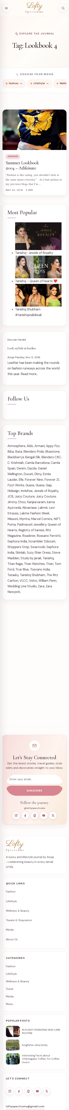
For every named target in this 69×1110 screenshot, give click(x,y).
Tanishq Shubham (32, 575)
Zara (41, 586)
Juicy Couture (25, 496)
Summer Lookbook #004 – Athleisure (22, 165)
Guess (29, 485)
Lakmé (43, 508)
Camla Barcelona (37, 463)
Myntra (24, 519)
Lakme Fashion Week (34, 513)
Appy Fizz (53, 446)
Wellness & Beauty (17, 910)
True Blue (22, 569)
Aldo (30, 446)
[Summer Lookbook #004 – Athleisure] (34, 130)
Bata (18, 452)
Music (9, 1004)
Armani (39, 446)
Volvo (33, 581)
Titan (49, 564)
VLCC (24, 581)
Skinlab (20, 553)
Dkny (37, 474)
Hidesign (13, 491)
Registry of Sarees (31, 530)
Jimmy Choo (16, 502)
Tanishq (48, 558)
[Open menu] (6, 8)
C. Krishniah (15, 463)
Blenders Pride (33, 452)
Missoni (12, 519)
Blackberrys (15, 457)
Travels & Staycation (19, 920)
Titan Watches (34, 564)
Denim (21, 468)
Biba (10, 452)
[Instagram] (16, 815)
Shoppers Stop (18, 547)
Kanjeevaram (36, 502)
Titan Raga (15, 564)
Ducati (28, 474)
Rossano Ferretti (48, 536)
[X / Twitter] (53, 815)
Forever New (34, 480)
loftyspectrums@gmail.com (25, 1106)
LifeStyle (11, 901)
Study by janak (31, 558)
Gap (49, 485)
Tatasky (13, 575)
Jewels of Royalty (46, 491)
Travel (9, 989)
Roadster (28, 536)
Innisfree (27, 491)
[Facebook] (25, 815)
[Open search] (63, 8)
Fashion (13, 156)
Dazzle (32, 468)
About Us (12, 939)
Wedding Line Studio (22, 586)
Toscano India (40, 569)
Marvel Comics (41, 519)
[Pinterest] (34, 815)
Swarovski (37, 547)
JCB (10, 496)
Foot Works (15, 485)
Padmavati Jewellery (31, 524)
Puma (11, 524)
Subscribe (34, 790)
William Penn (47, 581)
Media (10, 929)
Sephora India (17, 541)
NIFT (57, 519)
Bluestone (52, 452)
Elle (21, 480)
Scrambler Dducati (41, 541)
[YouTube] (44, 815)
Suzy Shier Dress (39, 553)
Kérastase (29, 508)
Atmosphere (16, 446)
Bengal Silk (32, 457)
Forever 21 (51, 480)
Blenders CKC (51, 457)
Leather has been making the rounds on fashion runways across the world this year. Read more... (33, 368)
